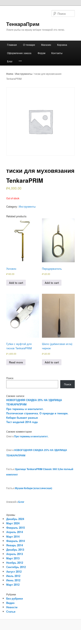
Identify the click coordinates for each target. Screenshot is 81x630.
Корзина (62, 44)
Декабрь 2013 (15, 549)
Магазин (46, 44)
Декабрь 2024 (15, 519)
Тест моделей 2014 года (22, 422)
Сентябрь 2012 (16, 567)
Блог (9, 61)
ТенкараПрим (22, 23)
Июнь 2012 (13, 580)
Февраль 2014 (15, 541)
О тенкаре (29, 44)
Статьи (10, 611)
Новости (11, 607)
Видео (10, 603)
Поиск (9, 378)
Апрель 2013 (14, 554)
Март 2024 (13, 523)
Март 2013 (13, 558)
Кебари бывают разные (22, 418)
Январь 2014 (14, 545)
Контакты (57, 53)
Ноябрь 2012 (14, 563)
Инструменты (23, 74)
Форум (41, 53)
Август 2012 (14, 571)
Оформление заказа (19, 53)
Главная (12, 44)
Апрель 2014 (14, 532)
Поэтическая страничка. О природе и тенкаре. (37, 413)
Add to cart (16, 283)
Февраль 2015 (15, 528)
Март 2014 (13, 536)
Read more (16, 362)
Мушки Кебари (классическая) (33, 488)
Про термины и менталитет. (25, 409)
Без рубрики (14, 598)
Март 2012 (13, 584)
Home (9, 74)
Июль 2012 (13, 576)
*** (20, 61)
